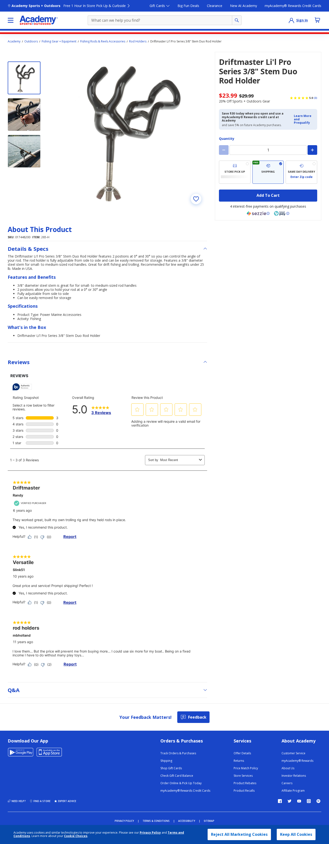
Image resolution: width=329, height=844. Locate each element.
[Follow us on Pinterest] (318, 801)
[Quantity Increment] (312, 150)
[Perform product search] (237, 20)
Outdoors (31, 41)
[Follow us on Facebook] (280, 801)
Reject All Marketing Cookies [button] (239, 834)
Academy (14, 41)
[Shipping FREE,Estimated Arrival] (268, 172)
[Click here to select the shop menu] (10, 20)
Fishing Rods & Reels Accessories (102, 41)
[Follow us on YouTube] (299, 801)
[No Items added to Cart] (317, 20)
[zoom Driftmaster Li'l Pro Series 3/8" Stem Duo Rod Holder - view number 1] (128, 131)
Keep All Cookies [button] (296, 834)
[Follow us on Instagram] (309, 801)
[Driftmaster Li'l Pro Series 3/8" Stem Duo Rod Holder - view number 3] (24, 151)
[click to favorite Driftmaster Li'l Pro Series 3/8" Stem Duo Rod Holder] (196, 199)
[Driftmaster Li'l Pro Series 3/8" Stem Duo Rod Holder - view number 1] (24, 78)
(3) (315, 97)
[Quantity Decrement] (224, 150)
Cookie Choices (75, 836)
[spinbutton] (268, 150)
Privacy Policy (150, 832)
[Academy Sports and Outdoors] (38, 20)
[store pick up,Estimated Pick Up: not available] (234, 172)
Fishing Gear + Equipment (59, 41)
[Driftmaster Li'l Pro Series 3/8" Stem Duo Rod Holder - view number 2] (24, 114)
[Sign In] (291, 20)
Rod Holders (137, 41)
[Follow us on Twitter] (289, 801)
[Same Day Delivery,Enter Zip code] (301, 172)
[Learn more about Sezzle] (258, 213)
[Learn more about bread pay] (281, 213)
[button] (304, 119)
